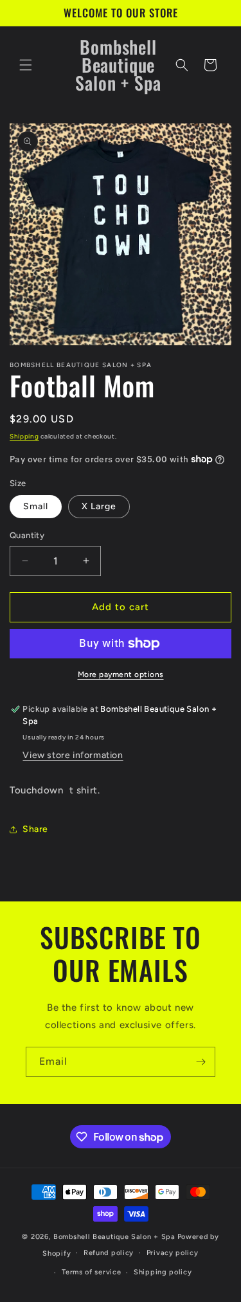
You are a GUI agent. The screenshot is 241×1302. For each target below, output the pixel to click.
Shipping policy (163, 1272)
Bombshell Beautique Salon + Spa (114, 1237)
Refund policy (109, 1253)
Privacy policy (173, 1253)
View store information (72, 755)
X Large (99, 506)
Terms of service (91, 1272)
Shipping (24, 436)
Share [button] (35, 829)
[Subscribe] (200, 1062)
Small (35, 506)
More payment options (121, 674)
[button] (26, 65)
